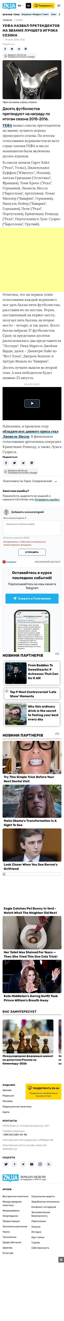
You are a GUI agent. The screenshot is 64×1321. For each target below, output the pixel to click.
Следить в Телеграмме (34, 598)
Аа (28, 5)
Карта (6, 1112)
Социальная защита (43, 1196)
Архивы (7, 1090)
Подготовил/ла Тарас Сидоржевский (27, 481)
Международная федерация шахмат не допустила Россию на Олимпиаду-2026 (28, 1059)
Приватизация (11, 1221)
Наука (6, 1231)
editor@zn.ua (10, 1148)
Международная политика (12, 1203)
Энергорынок (10, 1215)
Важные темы (11, 14)
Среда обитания (12, 1242)
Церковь (7, 1247)
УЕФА (7, 125)
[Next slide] (58, 14)
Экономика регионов (15, 1226)
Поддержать (46, 5)
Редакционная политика (17, 1106)
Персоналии (38, 1221)
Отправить (32, 552)
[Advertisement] (32, 260)
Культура (8, 1253)
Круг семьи (37, 1237)
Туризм (35, 1242)
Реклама (8, 1101)
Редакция (8, 1095)
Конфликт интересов (43, 1207)
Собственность (40, 1247)
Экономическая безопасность (40, 1214)
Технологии (9, 1237)
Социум (35, 1226)
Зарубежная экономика (45, 1201)
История (36, 1232)
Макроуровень (11, 1210)
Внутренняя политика (15, 1196)
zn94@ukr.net (45, 1140)
